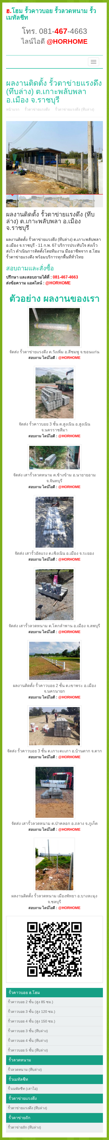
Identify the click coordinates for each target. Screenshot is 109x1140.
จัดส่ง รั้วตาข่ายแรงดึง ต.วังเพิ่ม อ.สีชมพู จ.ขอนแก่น (54, 352)
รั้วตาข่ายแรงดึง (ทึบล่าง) (74, 109)
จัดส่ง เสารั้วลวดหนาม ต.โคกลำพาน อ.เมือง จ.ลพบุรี (54, 626)
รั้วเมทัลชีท (18, 1079)
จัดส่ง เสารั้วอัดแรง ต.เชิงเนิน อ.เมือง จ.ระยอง (54, 553)
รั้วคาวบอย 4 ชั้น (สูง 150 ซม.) (31, 1021)
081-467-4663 (65, 277)
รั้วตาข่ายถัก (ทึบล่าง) (24, 1127)
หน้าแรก (12, 109)
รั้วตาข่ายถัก (19, 1118)
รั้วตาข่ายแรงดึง (37, 109)
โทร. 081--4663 (54, 31)
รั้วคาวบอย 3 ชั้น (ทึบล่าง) (28, 1031)
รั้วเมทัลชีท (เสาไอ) (23, 1089)
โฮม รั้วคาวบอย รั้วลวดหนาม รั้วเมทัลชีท (51, 14)
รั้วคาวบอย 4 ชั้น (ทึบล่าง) (28, 1041)
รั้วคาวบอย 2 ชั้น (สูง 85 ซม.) (30, 1002)
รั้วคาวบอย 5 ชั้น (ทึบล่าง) (28, 1050)
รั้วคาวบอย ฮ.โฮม (24, 992)
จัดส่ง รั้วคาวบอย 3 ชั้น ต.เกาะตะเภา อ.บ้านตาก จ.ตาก (54, 751)
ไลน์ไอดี (54, 41)
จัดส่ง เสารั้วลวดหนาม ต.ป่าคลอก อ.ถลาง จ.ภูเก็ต (54, 823)
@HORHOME (58, 283)
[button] (54, 949)
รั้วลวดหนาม (20, 1060)
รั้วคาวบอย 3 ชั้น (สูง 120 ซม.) (31, 1012)
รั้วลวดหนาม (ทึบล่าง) (25, 1070)
